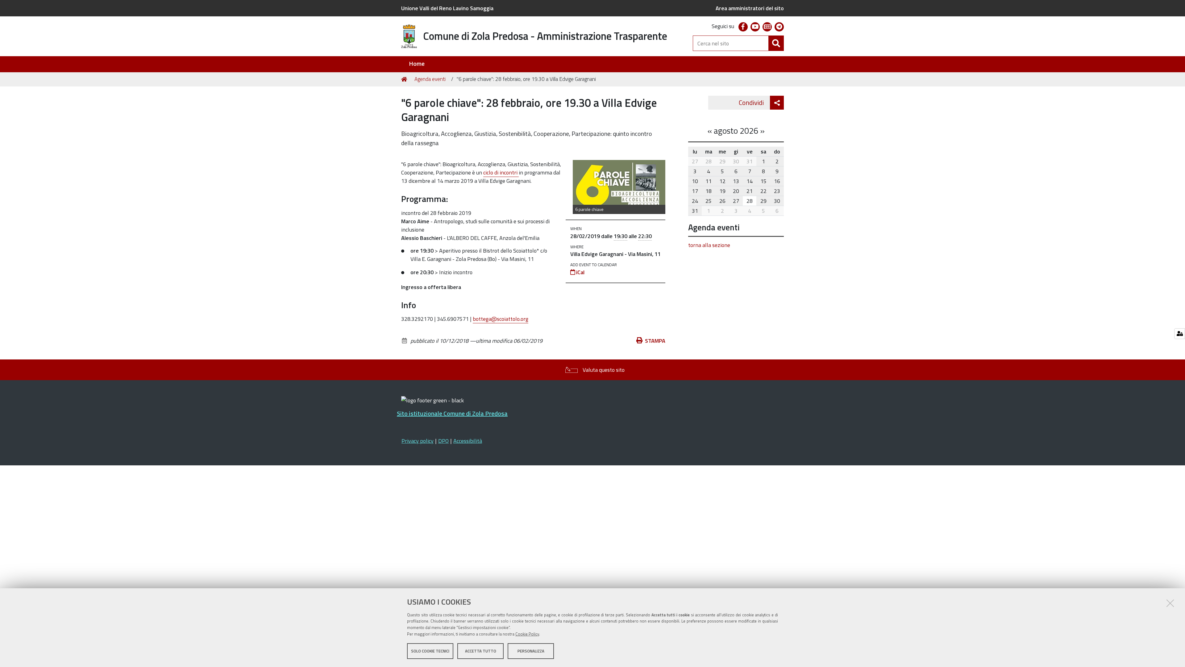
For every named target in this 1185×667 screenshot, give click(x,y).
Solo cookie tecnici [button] (430, 651)
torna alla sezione (709, 245)
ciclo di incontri (501, 172)
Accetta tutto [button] (480, 651)
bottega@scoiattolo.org (500, 319)
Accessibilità (467, 441)
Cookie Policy (527, 634)
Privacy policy (417, 441)
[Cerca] (776, 43)
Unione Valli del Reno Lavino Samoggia (447, 8)
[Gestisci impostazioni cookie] (1179, 333)
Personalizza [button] (531, 651)
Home (417, 63)
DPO (443, 441)
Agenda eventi (430, 79)
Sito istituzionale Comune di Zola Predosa (452, 413)
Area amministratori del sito (750, 8)
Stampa (655, 341)
